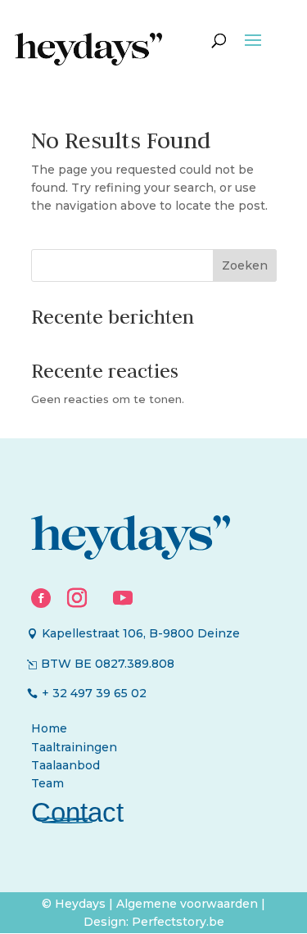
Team (47, 783)
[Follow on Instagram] (77, 598)
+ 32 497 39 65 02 (94, 693)
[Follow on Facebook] (41, 598)
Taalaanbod (65, 765)
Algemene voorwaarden (188, 903)
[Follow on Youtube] (122, 598)
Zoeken (245, 265)
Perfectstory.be (178, 921)
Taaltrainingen (74, 747)
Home (49, 728)
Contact (77, 812)
